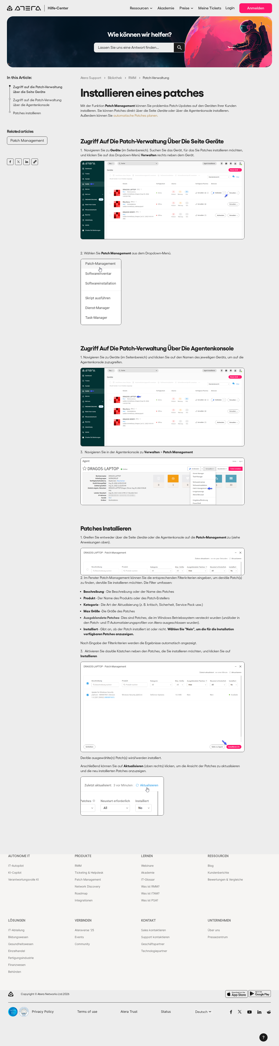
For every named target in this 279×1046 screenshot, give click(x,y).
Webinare (147, 865)
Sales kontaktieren (153, 930)
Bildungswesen (18, 937)
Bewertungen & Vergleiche (225, 879)
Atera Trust (129, 1011)
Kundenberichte (218, 872)
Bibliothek (115, 78)
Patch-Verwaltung (156, 78)
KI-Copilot (14, 872)
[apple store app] (236, 994)
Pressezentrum (218, 937)
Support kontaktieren (155, 937)
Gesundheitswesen (20, 944)
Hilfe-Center (58, 8)
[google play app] (259, 993)
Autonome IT (19, 856)
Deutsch (201, 1012)
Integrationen (84, 900)
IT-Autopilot (16, 865)
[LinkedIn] (26, 161)
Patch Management (27, 141)
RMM (132, 78)
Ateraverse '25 (84, 930)
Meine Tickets (209, 8)
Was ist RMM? (150, 886)
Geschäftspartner (152, 944)
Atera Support (90, 78)
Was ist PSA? (149, 900)
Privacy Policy (43, 1011)
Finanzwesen (17, 964)
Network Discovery (87, 886)
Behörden (14, 971)
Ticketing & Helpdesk (89, 872)
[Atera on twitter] (240, 1012)
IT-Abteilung (16, 930)
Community (82, 944)
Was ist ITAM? (150, 893)
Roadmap (81, 893)
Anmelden (255, 8)
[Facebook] (10, 161)
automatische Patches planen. (135, 115)
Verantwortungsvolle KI (23, 879)
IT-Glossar (148, 879)
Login (229, 8)
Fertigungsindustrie (21, 958)
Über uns (214, 930)
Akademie (165, 8)
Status (166, 1011)
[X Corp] (18, 161)
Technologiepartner (154, 951)
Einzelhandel (16, 951)
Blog (211, 865)
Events (79, 937)
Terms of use (87, 1011)
